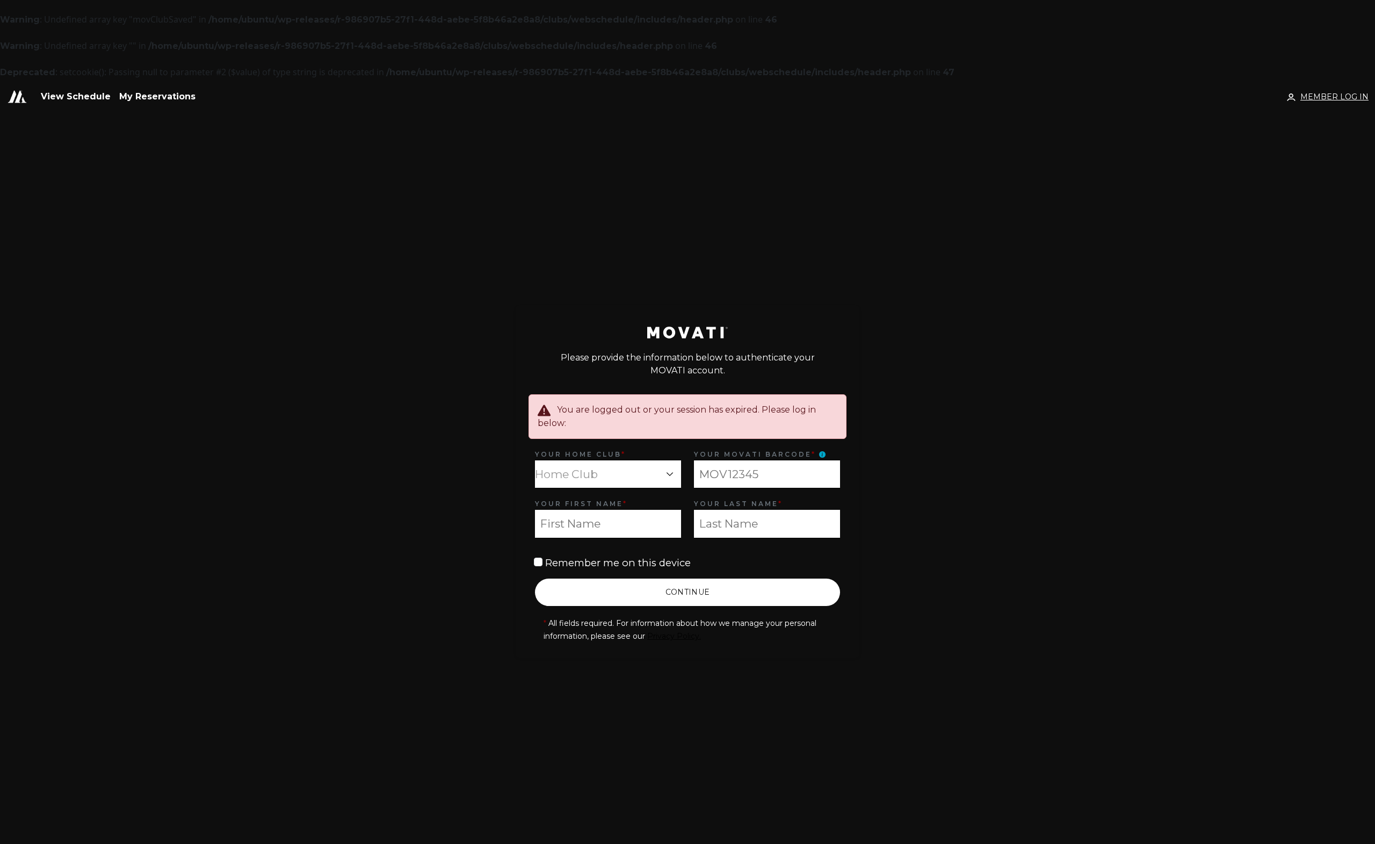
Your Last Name (738, 504)
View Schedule (76, 96)
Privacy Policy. (674, 636)
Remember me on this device (616, 563)
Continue (687, 592)
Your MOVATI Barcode (755, 454)
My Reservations (157, 96)
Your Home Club (580, 454)
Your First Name (581, 504)
